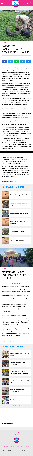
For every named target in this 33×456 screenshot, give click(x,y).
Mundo (21, 446)
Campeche (12, 446)
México (17, 446)
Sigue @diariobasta (7, 423)
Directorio (6, 446)
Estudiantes (14, 341)
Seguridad (26, 446)
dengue (13, 181)
